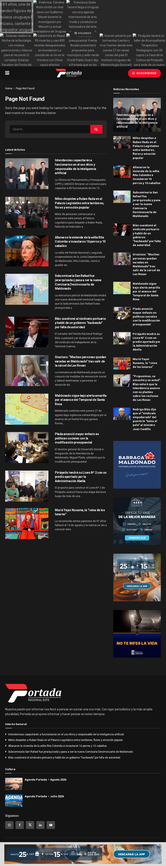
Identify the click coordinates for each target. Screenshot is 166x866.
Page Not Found (25, 88)
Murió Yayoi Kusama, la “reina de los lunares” (145, 363)
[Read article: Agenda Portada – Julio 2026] (13, 800)
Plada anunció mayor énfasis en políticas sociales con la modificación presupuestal (77, 438)
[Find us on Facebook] (20, 825)
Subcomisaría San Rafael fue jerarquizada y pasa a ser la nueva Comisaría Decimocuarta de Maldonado (146, 204)
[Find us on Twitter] (30, 825)
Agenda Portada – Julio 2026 (44, 796)
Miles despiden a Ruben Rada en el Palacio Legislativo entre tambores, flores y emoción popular (79, 203)
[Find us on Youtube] (51, 825)
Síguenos (84, 33)
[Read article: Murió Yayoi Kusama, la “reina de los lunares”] (26, 523)
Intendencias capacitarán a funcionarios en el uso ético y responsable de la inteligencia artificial (66, 734)
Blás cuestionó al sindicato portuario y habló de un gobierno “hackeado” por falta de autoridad (80, 323)
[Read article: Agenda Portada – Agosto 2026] (13, 784)
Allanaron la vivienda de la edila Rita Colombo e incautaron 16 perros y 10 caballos (80, 242)
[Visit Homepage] (69, 73)
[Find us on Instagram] (9, 825)
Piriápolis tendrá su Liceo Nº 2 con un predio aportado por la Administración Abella (80, 477)
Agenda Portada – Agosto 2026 (45, 779)
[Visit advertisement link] (137, 465)
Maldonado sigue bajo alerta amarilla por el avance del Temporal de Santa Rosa (81, 400)
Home (8, 88)
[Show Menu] (7, 73)
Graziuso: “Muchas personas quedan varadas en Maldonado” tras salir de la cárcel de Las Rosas (80, 361)
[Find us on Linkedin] (40, 825)
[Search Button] (96, 129)
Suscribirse (146, 73)
